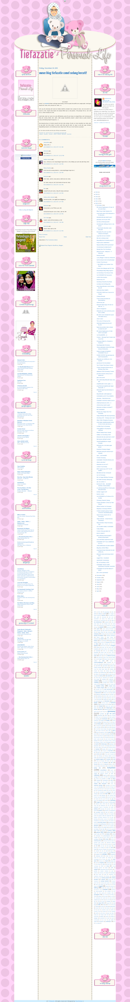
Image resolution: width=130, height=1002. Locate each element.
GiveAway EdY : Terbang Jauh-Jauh (106, 417)
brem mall (111, 652)
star (112, 871)
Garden (112, 709)
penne (107, 820)
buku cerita (106, 657)
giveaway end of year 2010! (103, 219)
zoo (114, 921)
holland (99, 722)
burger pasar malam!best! (103, 242)
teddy (112, 887)
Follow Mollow (100, 528)
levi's (101, 762)
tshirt (104, 904)
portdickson (111, 827)
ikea (104, 727)
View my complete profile (102, 122)
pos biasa (96, 829)
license (106, 762)
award (46, 134)
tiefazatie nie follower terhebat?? (104, 407)
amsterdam (96, 618)
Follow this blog (26, 158)
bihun (97, 644)
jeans (99, 733)
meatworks (105, 780)
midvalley (101, 787)
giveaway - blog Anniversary (104, 398)
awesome (109, 627)
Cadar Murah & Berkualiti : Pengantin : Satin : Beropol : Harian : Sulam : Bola (25, 631)
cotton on (96, 684)
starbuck (96, 872)
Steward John (21, 360)
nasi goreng (102, 795)
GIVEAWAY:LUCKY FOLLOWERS (105, 396)
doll (95, 696)
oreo (108, 805)
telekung (113, 889)
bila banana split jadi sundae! (104, 439)
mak (112, 773)
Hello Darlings (20, 467)
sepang (109, 857)
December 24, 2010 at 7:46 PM (53, 222)
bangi (108, 633)
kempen (113, 745)
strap (105, 874)
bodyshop (96, 649)
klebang (100, 755)
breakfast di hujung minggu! (103, 449)
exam (96, 701)
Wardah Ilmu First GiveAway (104, 249)
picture (96, 825)
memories (104, 783)
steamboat (112, 872)
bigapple (108, 642)
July (98, 584)
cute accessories (108, 689)
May (98, 588)
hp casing (105, 723)
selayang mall (99, 856)
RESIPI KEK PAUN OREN (23, 473)
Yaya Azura (20, 638)
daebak (95, 691)
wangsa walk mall (104, 914)
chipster (97, 674)
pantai (95, 810)
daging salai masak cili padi (105, 691)
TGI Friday (111, 894)
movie (105, 790)
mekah (111, 782)
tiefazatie (46, 151)
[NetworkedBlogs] (26, 155)
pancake (102, 808)
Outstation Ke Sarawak (22, 524)
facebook (107, 701)
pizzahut (96, 827)
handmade (104, 718)
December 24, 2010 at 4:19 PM (53, 193)
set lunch (103, 859)
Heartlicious (79, 1001)
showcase (109, 862)
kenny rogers (98, 747)
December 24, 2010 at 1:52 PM (53, 164)
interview (113, 727)
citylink (113, 675)
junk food (108, 739)
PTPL (103, 834)
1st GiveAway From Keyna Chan (105, 272)
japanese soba (104, 732)
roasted (109, 844)
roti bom (102, 845)
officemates (112, 802)
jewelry (108, 733)
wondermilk (102, 918)
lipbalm (106, 764)
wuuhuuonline (97, 919)
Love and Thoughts (22, 582)
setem (109, 859)
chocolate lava (111, 674)
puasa (107, 834)
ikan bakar (109, 725)
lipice (111, 764)
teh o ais (99, 889)
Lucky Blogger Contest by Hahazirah (106, 257)
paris (107, 812)
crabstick (102, 684)
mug (97, 792)
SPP (111, 869)
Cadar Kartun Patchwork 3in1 (24, 634)
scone (95, 852)
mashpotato (112, 776)
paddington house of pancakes (101, 807)
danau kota (106, 692)
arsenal (107, 622)
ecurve (99, 699)
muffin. (113, 790)
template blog (110, 893)
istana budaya (104, 728)
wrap (113, 918)
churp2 (95, 675)
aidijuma (100, 613)
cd (104, 667)
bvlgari (112, 659)
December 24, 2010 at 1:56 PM (53, 172)
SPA (112, 867)
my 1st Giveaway (101, 475)
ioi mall (97, 728)
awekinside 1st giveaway (103, 560)
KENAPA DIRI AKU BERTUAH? (104, 217)
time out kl (107, 899)
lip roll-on (101, 764)
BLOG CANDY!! (101, 533)
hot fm (109, 722)
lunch (112, 770)
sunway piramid (105, 881)
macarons (102, 771)
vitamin (104, 911)
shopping (101, 862)
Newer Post (42, 236)
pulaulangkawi (106, 835)
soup (106, 867)
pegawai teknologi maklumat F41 (101, 817)
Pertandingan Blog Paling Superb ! (105, 270)
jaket (114, 728)
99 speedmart (106, 612)
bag (94, 632)
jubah (102, 739)
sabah (107, 847)
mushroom (108, 792)
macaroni (96, 771)
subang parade (105, 877)
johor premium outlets (98, 737)
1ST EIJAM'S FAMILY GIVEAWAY (105, 526)
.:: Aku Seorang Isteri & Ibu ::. (25, 536)
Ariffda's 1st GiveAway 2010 (104, 434)
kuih (114, 759)
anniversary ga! (100, 302)
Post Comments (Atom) (51, 240)
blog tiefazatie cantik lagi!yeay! (104, 393)
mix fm (103, 788)
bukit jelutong (99, 657)
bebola (108, 638)
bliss (108, 645)
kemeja (108, 745)
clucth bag (98, 677)
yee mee (104, 919)
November (99, 575)
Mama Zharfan (47, 168)
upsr (99, 909)
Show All (35, 392)
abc (112, 612)
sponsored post (104, 869)
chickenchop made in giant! (103, 405)
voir (108, 911)
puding (114, 834)
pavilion (102, 813)
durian (110, 697)
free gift (101, 707)
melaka (64, 134)
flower (110, 704)
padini (112, 807)
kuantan (108, 759)
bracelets (96, 652)
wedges (96, 918)
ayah (114, 627)
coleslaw (104, 679)
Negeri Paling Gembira (22, 653)
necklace (104, 797)
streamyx (107, 876)
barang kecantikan (98, 635)
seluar (112, 856)
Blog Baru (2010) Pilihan (102, 547)
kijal (98, 752)
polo (101, 827)
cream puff (113, 684)
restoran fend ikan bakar (109, 840)
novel (106, 800)
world (108, 918)
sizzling (98, 864)
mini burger (111, 787)
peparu (112, 820)
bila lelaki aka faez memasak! (104, 472)
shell (97, 862)
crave (107, 684)
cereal (95, 669)
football (100, 706)
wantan (112, 914)
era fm (110, 699)
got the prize (111, 713)
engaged (105, 699)
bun (96, 659)
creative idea (112, 686)
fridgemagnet (109, 707)
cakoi (111, 660)
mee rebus (105, 782)
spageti (96, 869)
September (99, 579)
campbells (109, 662)
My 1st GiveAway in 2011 (103, 562)
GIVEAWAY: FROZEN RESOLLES (105, 460)
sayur (111, 850)
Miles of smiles (21, 514)
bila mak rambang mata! (102, 238)
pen (112, 817)
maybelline (103, 778)
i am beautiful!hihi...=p (102, 335)
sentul (95, 857)
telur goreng (102, 893)
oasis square (105, 802)
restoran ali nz (97, 840)
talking (69, 134)
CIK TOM (46, 217)
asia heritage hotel (106, 623)
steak (107, 872)
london (103, 765)
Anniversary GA (101, 279)
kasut (114, 742)
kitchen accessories (110, 752)
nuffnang (112, 800)
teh (94, 889)
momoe (108, 788)
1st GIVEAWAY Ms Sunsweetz (104, 275)
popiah (105, 827)
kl (101, 754)
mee (112, 780)
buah (95, 655)
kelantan (112, 744)
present (104, 830)
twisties (108, 908)
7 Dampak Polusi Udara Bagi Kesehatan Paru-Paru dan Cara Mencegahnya (24, 415)
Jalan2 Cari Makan (21, 483)
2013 (96, 196)
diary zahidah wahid (22, 441)
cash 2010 (98, 665)
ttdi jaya (113, 904)
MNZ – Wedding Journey (23, 442)
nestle (114, 797)
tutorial (97, 908)
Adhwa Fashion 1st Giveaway (104, 506)
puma (101, 837)
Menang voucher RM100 (23, 437)
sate (107, 850)
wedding (112, 916)
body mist (104, 647)
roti (96, 845)
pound (112, 829)
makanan (96, 775)
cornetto (105, 682)
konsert (104, 757)
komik (99, 757)
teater (108, 887)
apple (113, 620)
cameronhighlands (98, 662)
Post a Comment (43, 234)
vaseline (112, 909)
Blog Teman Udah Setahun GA (104, 211)
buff (104, 655)
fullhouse (107, 709)
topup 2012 (109, 903)
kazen (59, 134)
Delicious (98, 694)
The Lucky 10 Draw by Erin (103, 321)
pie (102, 825)
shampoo (101, 861)
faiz (113, 701)
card (100, 664)
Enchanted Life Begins (23, 528)
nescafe (109, 797)
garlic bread (96, 711)
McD (114, 778)
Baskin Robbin (100, 637)
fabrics (101, 701)
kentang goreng (112, 747)
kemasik (102, 745)
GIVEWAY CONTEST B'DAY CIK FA (105, 400)
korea (109, 757)
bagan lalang (100, 632)
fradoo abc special (109, 706)
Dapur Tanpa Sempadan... (24, 471)
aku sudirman (111, 615)
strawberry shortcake (98, 876)
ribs (105, 844)
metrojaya (108, 785)
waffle (97, 913)
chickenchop (103, 672)
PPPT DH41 (97, 830)
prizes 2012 (110, 832)
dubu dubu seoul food (109, 696)
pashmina (96, 813)
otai (112, 805)
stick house (98, 874)
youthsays (108, 921)
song (107, 866)
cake (103, 660)
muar (109, 790)
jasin (55, 134)
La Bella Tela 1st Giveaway (103, 426)
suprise (113, 882)
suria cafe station (99, 884)
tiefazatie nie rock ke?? (102, 464)
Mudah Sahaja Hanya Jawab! (104, 432)
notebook (100, 800)
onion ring (96, 805)
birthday (96, 645)
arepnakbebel (21, 644)
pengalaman (96, 820)
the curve (105, 896)
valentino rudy (105, 909)
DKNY (112, 694)
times (113, 899)
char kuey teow (103, 669)
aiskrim (103, 615)
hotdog (98, 723)
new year (103, 798)
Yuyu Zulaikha (21, 466)
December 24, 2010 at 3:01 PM (53, 184)
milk (106, 787)
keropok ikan (111, 749)
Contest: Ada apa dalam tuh (103, 531)
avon (96, 627)
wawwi (107, 916)
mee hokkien (97, 782)
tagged (101, 886)
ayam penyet (97, 630)
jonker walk (96, 739)
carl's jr (113, 664)
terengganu (97, 894)
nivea (95, 800)
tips (94, 901)
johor (106, 735)
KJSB (97, 754)
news (108, 798)
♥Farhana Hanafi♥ (22, 385)
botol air (105, 650)
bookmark (98, 650)
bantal (112, 633)
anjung (103, 618)
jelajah (103, 733)
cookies (111, 681)
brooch (95, 654)
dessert (104, 694)
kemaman (96, 745)
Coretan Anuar (21, 428)
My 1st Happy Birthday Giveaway (105, 477)
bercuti (104, 640)
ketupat (104, 750)
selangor (104, 854)
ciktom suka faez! (101, 462)
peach (107, 813)
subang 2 (98, 877)
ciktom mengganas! (101, 308)
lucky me (97, 768)
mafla (112, 771)
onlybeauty (103, 805)
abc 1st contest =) (101, 481)
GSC (106, 715)
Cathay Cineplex (98, 667)
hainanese (105, 717)
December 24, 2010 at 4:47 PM (53, 201)
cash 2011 (104, 665)
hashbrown (96, 720)
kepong (97, 749)
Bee (45, 188)
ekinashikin (46, 142)
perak (95, 822)
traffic (99, 904)
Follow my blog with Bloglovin (26, 209)
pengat (102, 820)
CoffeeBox (111, 677)
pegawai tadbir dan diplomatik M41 (106, 815)
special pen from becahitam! (103, 363)
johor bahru (111, 735)
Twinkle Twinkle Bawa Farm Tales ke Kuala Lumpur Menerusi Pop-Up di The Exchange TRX (25, 531)
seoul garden (102, 857)
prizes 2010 (111, 830)
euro (114, 699)
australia (108, 625)
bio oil (112, 644)
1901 (95, 612)
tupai (107, 906)
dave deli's (112, 692)
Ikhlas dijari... (20, 596)
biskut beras (103, 645)
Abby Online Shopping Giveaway (105, 420)
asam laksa (96, 623)
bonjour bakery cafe (105, 649)
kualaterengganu (100, 759)
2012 (96, 198)
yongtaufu (101, 921)
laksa (98, 760)
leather (108, 760)
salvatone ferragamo (102, 849)
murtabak (102, 792)
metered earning (98, 785)
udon (113, 908)
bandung (103, 633)
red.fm (112, 839)
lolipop (99, 765)
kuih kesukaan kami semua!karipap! (105, 259)
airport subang (97, 615)
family (96, 702)
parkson (111, 812)
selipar (107, 856)
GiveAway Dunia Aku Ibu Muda (104, 281)
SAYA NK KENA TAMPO (102, 290)
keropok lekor (97, 750)
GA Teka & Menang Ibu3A (103, 221)
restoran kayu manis (99, 842)
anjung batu (110, 618)
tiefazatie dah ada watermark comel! (105, 437)
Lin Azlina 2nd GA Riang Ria (103, 284)
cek (107, 667)
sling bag (109, 864)
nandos (101, 793)
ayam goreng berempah (108, 628)
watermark (96, 916)
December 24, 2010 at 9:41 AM (53, 147)
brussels (112, 654)
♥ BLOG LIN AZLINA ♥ (23, 435)
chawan (95, 670)
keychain (110, 750)
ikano (99, 727)
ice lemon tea (98, 725)
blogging (113, 645)
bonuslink (113, 649)
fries (101, 709)
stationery (102, 872)
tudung (97, 906)
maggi (95, 773)
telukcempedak (99, 891)
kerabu (104, 749)
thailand (99, 896)
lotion (112, 765)
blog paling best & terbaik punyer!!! (105, 240)
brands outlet (104, 652)
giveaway (111, 711)
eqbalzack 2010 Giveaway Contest (105, 371)
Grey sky (19, 381)
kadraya (96, 740)
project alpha (97, 834)
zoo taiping (97, 923)
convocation (104, 681)
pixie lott (107, 825)
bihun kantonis (105, 644)
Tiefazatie (52, 1001)
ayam (98, 628)
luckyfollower (103, 770)
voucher (113, 911)
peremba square (102, 822)
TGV (95, 896)
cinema (101, 675)
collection (111, 679)
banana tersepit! (101, 255)
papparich (113, 810)
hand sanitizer (112, 717)
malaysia (112, 775)
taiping (107, 886)
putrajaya (96, 839)
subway (103, 879)
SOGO (102, 866)
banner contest (100, 494)
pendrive (111, 819)
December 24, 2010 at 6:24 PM (53, 213)
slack (104, 864)
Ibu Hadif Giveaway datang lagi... (105, 479)
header (102, 720)
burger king (106, 659)
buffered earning (111, 655)
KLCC (95, 755)
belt (100, 640)
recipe (106, 839)
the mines (110, 897)
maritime (102, 776)
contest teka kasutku (102, 277)
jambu (97, 732)
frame (95, 707)
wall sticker (102, 913)
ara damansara (98, 622)
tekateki (105, 889)
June (98, 586)
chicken (107, 670)
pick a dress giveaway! (102, 572)
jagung (110, 728)
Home (65, 236)
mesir (112, 783)
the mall (112, 896)
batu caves (110, 637)
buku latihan (112, 657)
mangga (96, 776)
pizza (112, 825)
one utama (110, 803)
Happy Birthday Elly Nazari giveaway (106, 415)
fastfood (112, 702)
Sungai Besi (111, 879)
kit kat (102, 752)
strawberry (111, 874)
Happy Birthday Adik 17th (23, 538)
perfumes (111, 822)
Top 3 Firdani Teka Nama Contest (105, 365)
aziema (112, 630)
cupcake (113, 687)
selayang (113, 854)
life (112, 762)
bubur (100, 655)
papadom (107, 810)
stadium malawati (104, 871)
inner (108, 727)
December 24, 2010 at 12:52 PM (54, 155)
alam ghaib (96, 617)
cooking (96, 682)
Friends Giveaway (101, 457)
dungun (105, 697)
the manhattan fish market (100, 897)
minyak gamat (97, 788)
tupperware (112, 906)
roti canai (109, 845)
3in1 (99, 612)
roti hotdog (101, 847)
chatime (111, 669)
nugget (98, 802)
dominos (100, 696)
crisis (108, 687)
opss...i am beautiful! (102, 455)
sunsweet (96, 881)
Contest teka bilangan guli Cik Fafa (105, 268)
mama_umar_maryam (49, 197)
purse (112, 837)
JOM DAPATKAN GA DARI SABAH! (105, 545)
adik (95, 613)
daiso (114, 691)
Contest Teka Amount (102, 262)
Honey (104, 722)
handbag (98, 718)
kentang (105, 747)
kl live (106, 754)
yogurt (95, 921)
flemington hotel (103, 704)
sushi (106, 884)
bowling (111, 650)
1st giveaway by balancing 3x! (104, 247)
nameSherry (20, 568)
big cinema (101, 642)
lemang (95, 762)
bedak (112, 638)
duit (94, 697)
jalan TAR (108, 730)
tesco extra (104, 894)
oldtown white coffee (100, 803)
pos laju (103, 829)
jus (112, 739)
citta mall (107, 675)
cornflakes (111, 682)
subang (113, 876)
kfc (94, 752)
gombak (102, 713)
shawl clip (113, 861)
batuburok (96, 638)
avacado (113, 625)
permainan (96, 824)
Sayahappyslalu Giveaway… (104, 345)
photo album (111, 824)
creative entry (100, 686)
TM (98, 901)
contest (96, 681)
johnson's (101, 735)
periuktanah (20, 482)
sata (102, 850)
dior (108, 694)
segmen (98, 854)
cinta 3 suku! (100, 318)
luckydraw (111, 768)
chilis (110, 672)
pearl (112, 813)
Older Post (88, 236)
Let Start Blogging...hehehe (24, 373)
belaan (95, 640)
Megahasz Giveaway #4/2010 (104, 508)
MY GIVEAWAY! (101, 409)
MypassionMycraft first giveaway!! (105, 244)
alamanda (104, 617)
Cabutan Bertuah (101, 296)
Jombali (106, 737)
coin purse (96, 679)
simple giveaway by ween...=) (104, 402)
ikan (104, 725)
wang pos (96, 914)
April (98, 591)
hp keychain (112, 723)
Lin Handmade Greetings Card (25, 589)
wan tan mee (110, 913)
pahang (96, 808)
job (112, 733)
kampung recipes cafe (100, 742)
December (99, 205)
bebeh (102, 638)
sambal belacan (112, 849)
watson (102, 916)
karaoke (109, 742)
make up (105, 775)
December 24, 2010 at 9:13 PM (53, 230)
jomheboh (112, 737)
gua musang (112, 715)
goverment (100, 715)
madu (108, 771)
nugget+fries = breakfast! (103, 558)
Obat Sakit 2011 (21, 412)
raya (101, 839)
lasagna (102, 760)
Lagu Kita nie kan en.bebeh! (103, 235)
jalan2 (51, 134)
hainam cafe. (98, 717)
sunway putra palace (105, 882)
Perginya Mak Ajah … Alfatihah (24, 491)
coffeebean (104, 677)
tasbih (103, 887)
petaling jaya (103, 824)
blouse (98, 647)
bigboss (113, 642)
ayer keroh (105, 630)
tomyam (108, 901)
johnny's (95, 735)
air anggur (111, 613)
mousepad (99, 790)
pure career (106, 837)
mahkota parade (104, 773)
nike (113, 798)
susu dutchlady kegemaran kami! (105, 539)
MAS (107, 776)
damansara (98, 692)
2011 (96, 201)
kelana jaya (104, 744)
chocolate (103, 674)
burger (100, 659)
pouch (108, 829)
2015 (96, 192)
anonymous (103, 620)
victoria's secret (97, 911)
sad (112, 847)
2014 (96, 194)
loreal (108, 765)
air (105, 613)
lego (113, 760)
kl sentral (112, 754)
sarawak (97, 850)
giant (102, 711)
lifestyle (95, 764)
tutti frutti (102, 908)
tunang (102, 906)
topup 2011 (101, 903)
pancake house (110, 808)
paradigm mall (99, 812)
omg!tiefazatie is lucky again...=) (104, 383)
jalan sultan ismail (100, 730)
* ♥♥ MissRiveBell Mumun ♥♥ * (25, 366)
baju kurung (108, 632)
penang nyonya (103, 819)
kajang (101, 740)
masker (97, 778)
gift (105, 711)
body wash (111, 647)
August (98, 582)
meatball (98, 780)
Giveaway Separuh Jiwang (103, 500)
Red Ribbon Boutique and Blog (25, 602)
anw (108, 620)
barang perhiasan (111, 635)
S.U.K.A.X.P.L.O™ (22, 651)
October (99, 577)
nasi (106, 793)
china (114, 672)
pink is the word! (101, 377)
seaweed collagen (103, 852)
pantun (100, 810)
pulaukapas (98, 835)
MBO (109, 778)
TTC (109, 904)
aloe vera (111, 617)
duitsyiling (99, 697)
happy (111, 718)
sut (110, 884)
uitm (95, 909)
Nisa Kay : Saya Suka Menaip (25, 477)
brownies (102, 654)
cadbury (95, 660)
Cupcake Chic (99, 689)
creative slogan (100, 687)
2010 (96, 203)
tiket (103, 899)
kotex (114, 757)
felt (98, 704)
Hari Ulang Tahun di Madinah (24, 545)
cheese (101, 670)
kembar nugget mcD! (102, 491)
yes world (111, 919)
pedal (95, 815)
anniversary (96, 620)
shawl (106, 861)
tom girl (103, 901)
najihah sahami (47, 159)
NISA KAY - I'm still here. (23, 478)
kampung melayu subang (110, 740)
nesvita (97, 798)
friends (95, 709)
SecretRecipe (112, 852)
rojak (114, 844)
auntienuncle (101, 625)
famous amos (105, 702)
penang (96, 819)
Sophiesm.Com (21, 380)
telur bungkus (108, 891)
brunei (107, 654)
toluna (104, 160)
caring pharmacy (106, 664)
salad (95, 849)
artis (113, 622)
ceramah (112, 667)
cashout (112, 665)
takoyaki (112, 886)
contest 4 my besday (102, 466)
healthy (108, 720)
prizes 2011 (100, 832)
